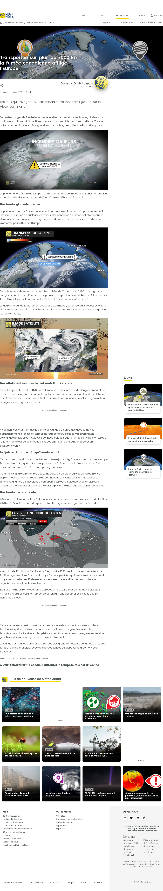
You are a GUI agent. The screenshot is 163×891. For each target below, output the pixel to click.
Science (19, 22)
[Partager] (2, 85)
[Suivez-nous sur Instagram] (131, 818)
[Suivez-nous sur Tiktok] (144, 818)
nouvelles (9, 22)
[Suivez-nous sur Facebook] (125, 818)
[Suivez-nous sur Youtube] (138, 818)
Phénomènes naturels (36, 22)
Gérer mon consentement (14, 832)
